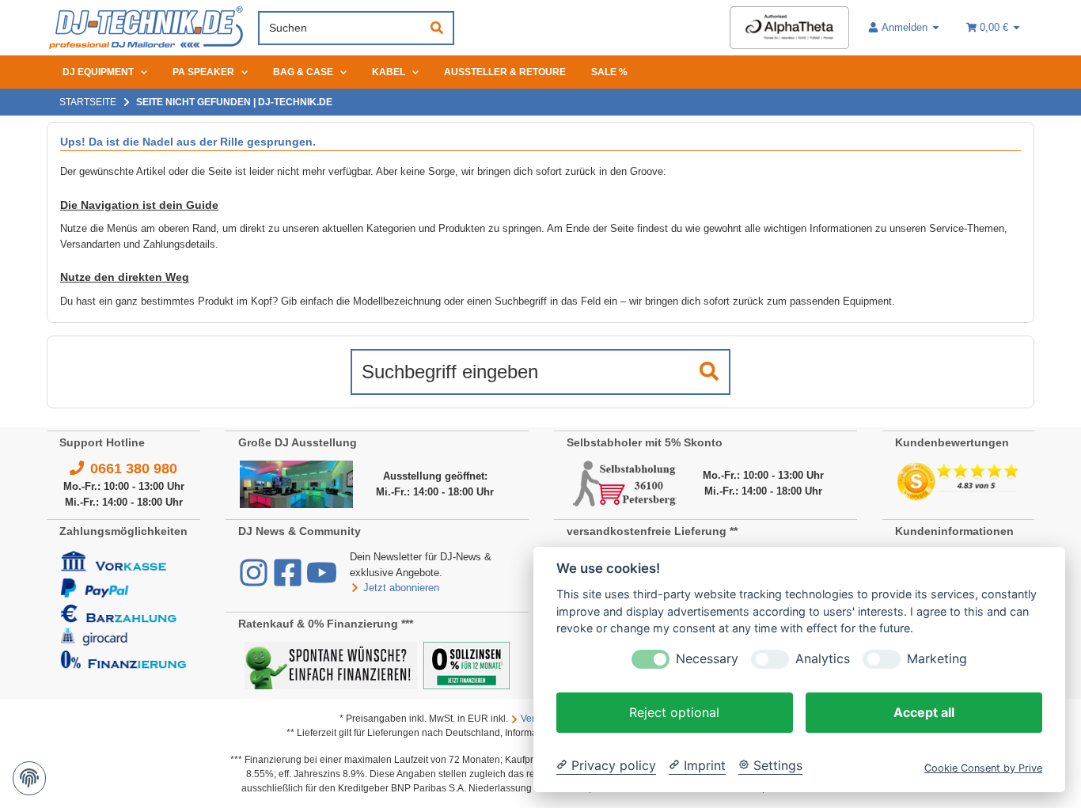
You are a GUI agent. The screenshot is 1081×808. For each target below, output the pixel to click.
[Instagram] (255, 580)
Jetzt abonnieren (401, 588)
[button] (904, 28)
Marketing (937, 658)
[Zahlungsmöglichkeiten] (123, 609)
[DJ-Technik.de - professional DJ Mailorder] (146, 28)
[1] (709, 372)
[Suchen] (437, 28)
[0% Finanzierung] (466, 664)
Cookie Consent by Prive (983, 768)
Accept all (923, 712)
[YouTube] (321, 580)
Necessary (707, 658)
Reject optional (674, 712)
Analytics (822, 658)
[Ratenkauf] (331, 664)
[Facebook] (289, 580)
